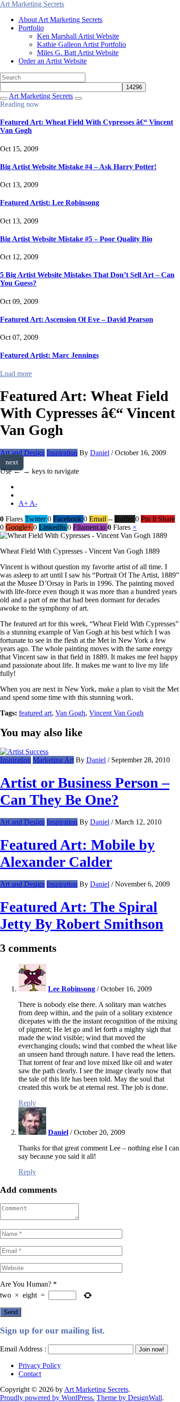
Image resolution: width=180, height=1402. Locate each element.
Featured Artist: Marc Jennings (49, 355)
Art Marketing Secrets (96, 1389)
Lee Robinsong (71, 989)
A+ (24, 503)
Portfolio (31, 28)
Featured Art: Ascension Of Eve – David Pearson (76, 319)
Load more (16, 374)
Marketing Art (53, 760)
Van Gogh (70, 713)
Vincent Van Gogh (116, 713)
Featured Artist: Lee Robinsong (49, 202)
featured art (35, 713)
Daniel (99, 453)
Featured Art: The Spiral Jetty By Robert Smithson (81, 915)
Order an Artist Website (52, 61)
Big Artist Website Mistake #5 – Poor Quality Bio (76, 239)
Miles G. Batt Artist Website (78, 53)
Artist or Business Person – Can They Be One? (84, 791)
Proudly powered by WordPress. (47, 1398)
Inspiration (62, 453)
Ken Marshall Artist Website (78, 36)
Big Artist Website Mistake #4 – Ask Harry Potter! (78, 167)
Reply (27, 1103)
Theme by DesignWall (129, 1398)
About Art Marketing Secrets (60, 19)
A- (33, 503)
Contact (29, 1374)
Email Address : (23, 1349)
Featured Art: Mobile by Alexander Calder (77, 853)
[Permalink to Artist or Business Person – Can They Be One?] (24, 751)
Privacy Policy (39, 1365)
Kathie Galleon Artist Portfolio (81, 44)
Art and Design (22, 453)
